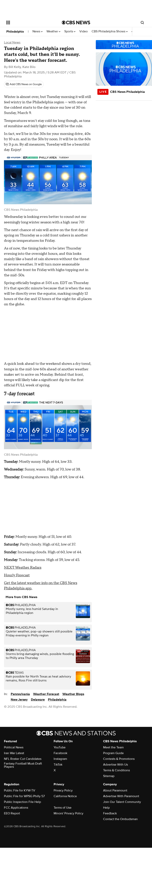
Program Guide (113, 753)
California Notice (65, 796)
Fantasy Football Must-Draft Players (23, 765)
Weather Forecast (46, 694)
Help (106, 807)
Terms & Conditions (116, 770)
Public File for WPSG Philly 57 (24, 796)
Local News (12, 42)
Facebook (60, 753)
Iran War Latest (14, 753)
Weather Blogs (73, 694)
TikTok (58, 764)
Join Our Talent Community (122, 801)
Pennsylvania (20, 694)
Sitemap (108, 776)
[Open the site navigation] (29, 22)
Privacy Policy (63, 790)
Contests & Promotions (119, 758)
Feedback (110, 813)
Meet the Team (113, 747)
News (36, 31)
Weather (53, 31)
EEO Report (12, 813)
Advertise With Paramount (121, 796)
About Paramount (115, 790)
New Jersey (19, 700)
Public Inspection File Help (22, 801)
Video (83, 31)
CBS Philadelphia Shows (109, 31)
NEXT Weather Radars (22, 567)
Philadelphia (15, 32)
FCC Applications (16, 807)
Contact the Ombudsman (120, 819)
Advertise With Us (115, 764)
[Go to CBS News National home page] (76, 22)
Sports (69, 31)
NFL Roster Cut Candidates (22, 758)
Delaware (38, 700)
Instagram (60, 758)
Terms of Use (62, 807)
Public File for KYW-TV (19, 790)
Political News (13, 747)
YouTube (60, 747)
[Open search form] (142, 22)
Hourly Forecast (17, 575)
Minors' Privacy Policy (68, 813)
